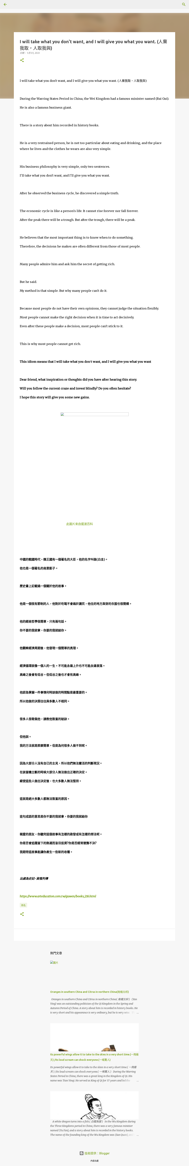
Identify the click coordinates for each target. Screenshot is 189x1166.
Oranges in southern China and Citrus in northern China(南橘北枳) (89, 991)
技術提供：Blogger (97, 1153)
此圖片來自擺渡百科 (79, 524)
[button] (22, 60)
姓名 (23, 905)
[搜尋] (15, 4)
